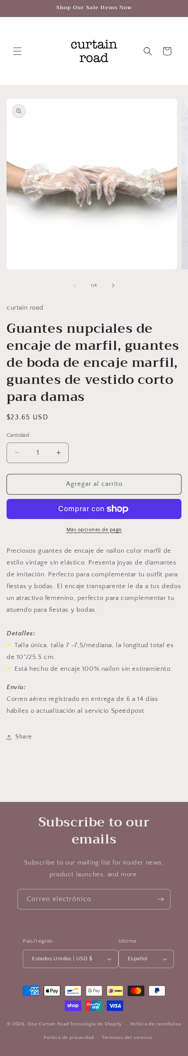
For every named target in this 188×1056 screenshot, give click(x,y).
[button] (17, 51)
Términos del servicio (127, 1037)
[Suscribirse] (160, 899)
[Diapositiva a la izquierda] (74, 285)
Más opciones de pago (94, 530)
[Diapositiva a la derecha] (113, 285)
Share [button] (23, 736)
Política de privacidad (69, 1037)
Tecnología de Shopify (96, 1024)
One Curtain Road (48, 1024)
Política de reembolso (155, 1024)
